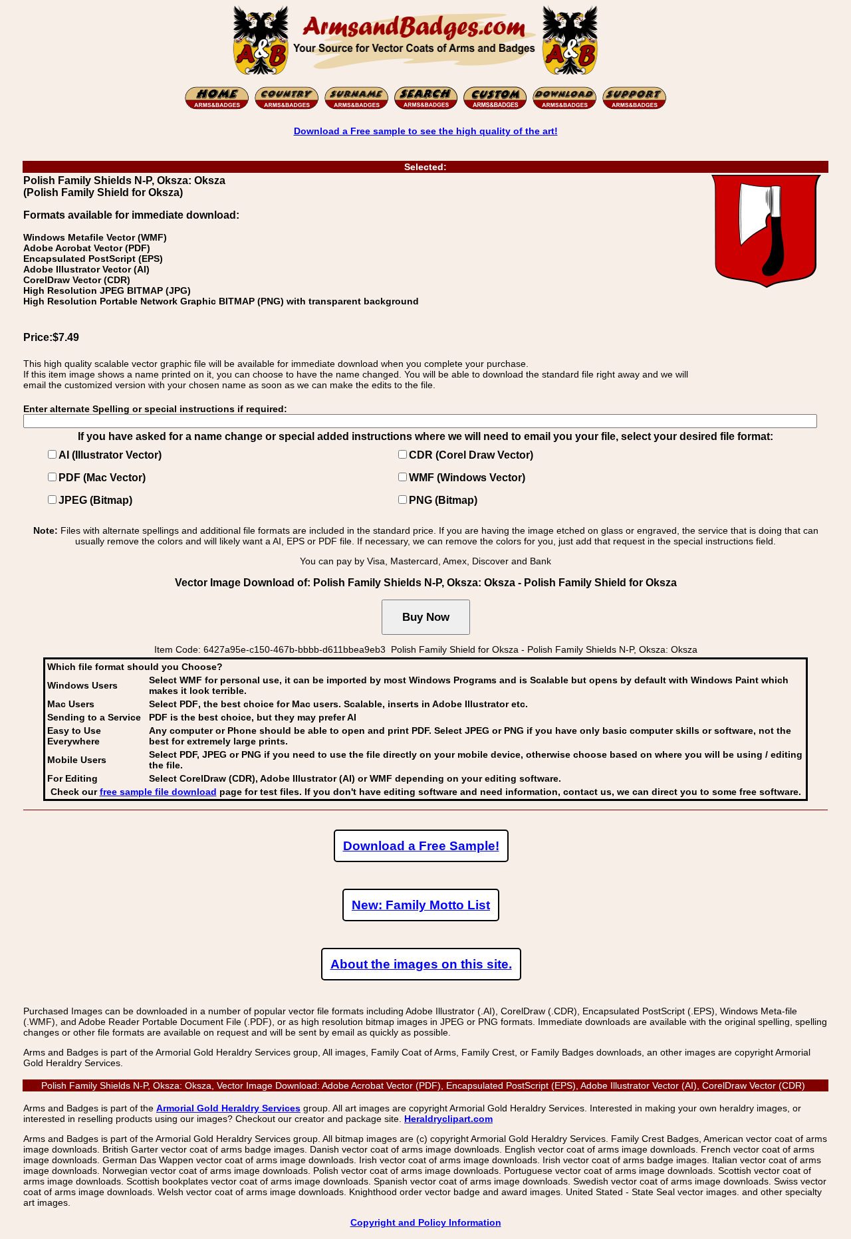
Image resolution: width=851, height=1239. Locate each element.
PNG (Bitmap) (443, 500)
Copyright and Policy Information (425, 1222)
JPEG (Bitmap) (95, 500)
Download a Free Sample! (421, 846)
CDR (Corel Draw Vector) (471, 455)
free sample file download (158, 791)
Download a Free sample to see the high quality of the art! (426, 131)
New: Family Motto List (421, 905)
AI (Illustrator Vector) (110, 455)
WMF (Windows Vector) (467, 477)
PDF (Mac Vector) (102, 477)
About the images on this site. (421, 964)
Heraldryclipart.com (448, 1118)
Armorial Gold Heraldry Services (228, 1108)
